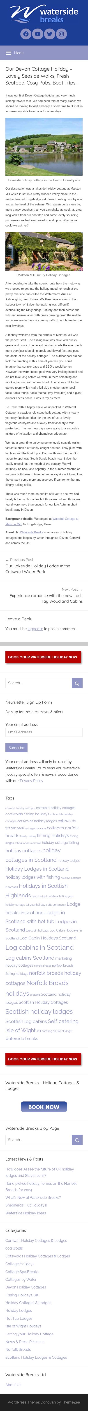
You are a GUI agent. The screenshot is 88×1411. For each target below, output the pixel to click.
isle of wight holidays (45, 896)
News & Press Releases (24, 1342)
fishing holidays (53, 835)
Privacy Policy (31, 781)
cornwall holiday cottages (20, 808)
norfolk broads (42, 965)
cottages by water (35, 828)
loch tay (61, 904)
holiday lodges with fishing (32, 877)
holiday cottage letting (60, 842)
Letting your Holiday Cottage (29, 1334)
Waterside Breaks (31, 532)
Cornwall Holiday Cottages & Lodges (36, 1240)
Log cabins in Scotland (39, 947)
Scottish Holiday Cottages (43, 1002)
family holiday (28, 836)
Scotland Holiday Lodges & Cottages (36, 1357)
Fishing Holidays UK (21, 1295)
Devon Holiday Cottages (25, 1287)
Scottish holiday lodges (39, 1011)
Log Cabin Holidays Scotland (48, 937)
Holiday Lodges (18, 1310)
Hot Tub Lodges (18, 1318)
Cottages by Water (21, 1279)
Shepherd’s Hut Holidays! (26, 1205)
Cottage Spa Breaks (22, 1272)
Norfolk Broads (18, 1349)
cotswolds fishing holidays (27, 814)
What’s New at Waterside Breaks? (33, 1197)
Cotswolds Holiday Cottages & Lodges (37, 1256)
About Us (13, 1385)
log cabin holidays (37, 930)
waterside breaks (21, 1038)
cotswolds (14, 1248)
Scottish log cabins (26, 1021)
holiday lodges (69, 860)
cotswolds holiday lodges (37, 821)
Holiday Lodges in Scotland (37, 869)
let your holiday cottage (41, 904)
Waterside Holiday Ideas (25, 1213)
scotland (35, 994)
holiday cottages (23, 850)
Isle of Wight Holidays (23, 1326)
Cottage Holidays (19, 1264)
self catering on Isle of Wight (54, 1031)
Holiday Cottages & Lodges (28, 1303)
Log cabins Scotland (29, 958)
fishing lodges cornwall (28, 843)
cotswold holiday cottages (55, 808)
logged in (35, 629)
